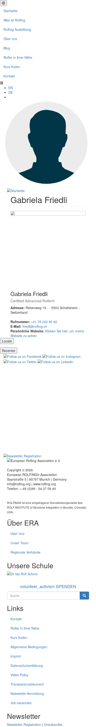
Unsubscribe (53, 724)
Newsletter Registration (24, 724)
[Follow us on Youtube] (48, 408)
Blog (6, 48)
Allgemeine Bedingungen (28, 646)
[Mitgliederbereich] (48, 143)
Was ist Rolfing (14, 20)
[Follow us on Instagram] (61, 356)
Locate (7, 341)
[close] (3, 3)
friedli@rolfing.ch (34, 326)
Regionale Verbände (25, 552)
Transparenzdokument (27, 684)
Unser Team (19, 543)
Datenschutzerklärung (26, 665)
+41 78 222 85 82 (44, 321)
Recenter (8, 350)
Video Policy (19, 674)
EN (10, 87)
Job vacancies (20, 702)
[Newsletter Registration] (22, 455)
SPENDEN (48, 586)
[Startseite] (16, 190)
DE (10, 92)
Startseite (10, 10)
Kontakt (9, 76)
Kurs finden (11, 66)
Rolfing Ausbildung (17, 29)
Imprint (15, 656)
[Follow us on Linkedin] (55, 361)
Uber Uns (17, 533)
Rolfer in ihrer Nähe (17, 57)
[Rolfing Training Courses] (48, 574)
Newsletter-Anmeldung (27, 693)
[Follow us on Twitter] (20, 361)
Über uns (10, 38)
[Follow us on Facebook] (22, 356)
